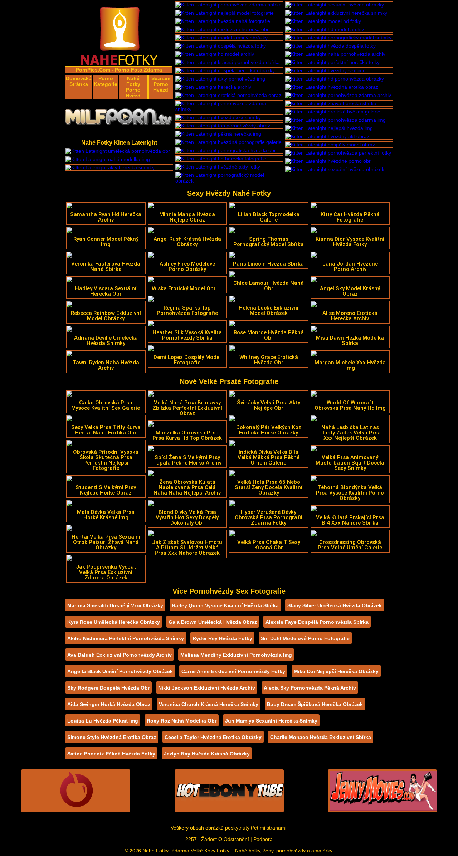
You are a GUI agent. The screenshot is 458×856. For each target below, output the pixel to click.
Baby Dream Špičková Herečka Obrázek (315, 704)
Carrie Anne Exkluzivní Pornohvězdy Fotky (233, 671)
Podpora (263, 839)
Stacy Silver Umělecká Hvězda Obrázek (334, 605)
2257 (191, 839)
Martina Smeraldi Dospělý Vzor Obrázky (115, 605)
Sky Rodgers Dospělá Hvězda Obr (108, 688)
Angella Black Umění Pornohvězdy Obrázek (120, 671)
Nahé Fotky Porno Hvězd (133, 87)
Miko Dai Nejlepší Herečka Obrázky (336, 671)
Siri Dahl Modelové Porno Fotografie (305, 638)
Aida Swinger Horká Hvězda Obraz (108, 704)
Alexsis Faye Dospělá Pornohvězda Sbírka (317, 622)
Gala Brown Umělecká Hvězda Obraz (213, 622)
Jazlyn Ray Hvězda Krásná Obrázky (207, 754)
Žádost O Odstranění (225, 839)
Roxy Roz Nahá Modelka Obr (181, 721)
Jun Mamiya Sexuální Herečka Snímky (271, 721)
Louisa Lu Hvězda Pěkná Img (102, 721)
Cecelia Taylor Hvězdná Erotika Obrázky (213, 737)
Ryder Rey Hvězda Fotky (222, 638)
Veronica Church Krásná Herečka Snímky (208, 704)
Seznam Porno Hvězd (160, 84)
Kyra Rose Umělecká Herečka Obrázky (113, 622)
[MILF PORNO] (119, 118)
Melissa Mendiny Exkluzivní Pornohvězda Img (236, 655)
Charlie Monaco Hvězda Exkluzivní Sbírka (320, 737)
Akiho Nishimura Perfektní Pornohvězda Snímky (125, 638)
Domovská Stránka (79, 81)
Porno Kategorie (105, 81)
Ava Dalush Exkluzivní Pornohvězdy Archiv (119, 655)
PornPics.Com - (94, 70)
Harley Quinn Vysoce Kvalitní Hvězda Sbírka (225, 605)
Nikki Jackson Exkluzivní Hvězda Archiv (206, 688)
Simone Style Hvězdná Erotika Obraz (111, 737)
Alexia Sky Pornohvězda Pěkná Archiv (310, 688)
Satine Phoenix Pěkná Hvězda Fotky (111, 754)
